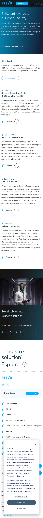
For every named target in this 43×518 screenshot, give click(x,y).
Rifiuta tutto (21, 508)
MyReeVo (22, 3)
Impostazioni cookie (21, 496)
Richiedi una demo (11, 78)
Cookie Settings (6, 515)
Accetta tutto (21, 502)
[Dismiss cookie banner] (35, 444)
